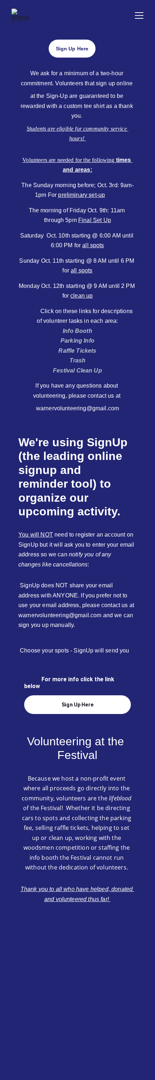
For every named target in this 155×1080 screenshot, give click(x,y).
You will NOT (35, 535)
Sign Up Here (77, 705)
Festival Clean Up (77, 370)
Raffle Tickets (77, 351)
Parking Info (77, 341)
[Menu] (139, 15)
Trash (78, 360)
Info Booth (77, 331)
